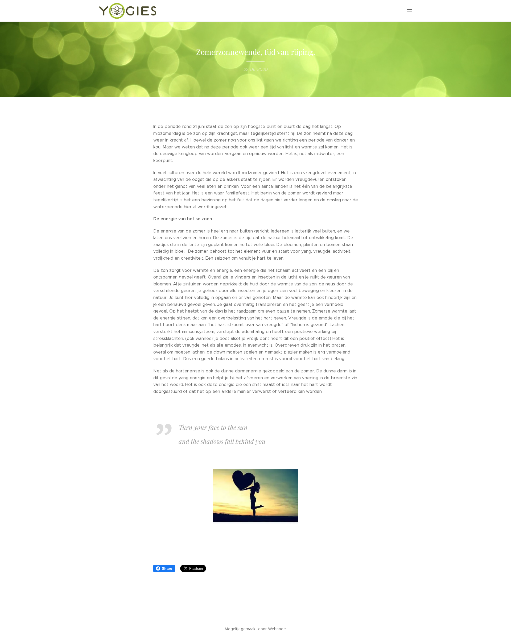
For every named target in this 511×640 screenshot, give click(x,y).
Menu (411, 11)
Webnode (277, 628)
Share (167, 568)
